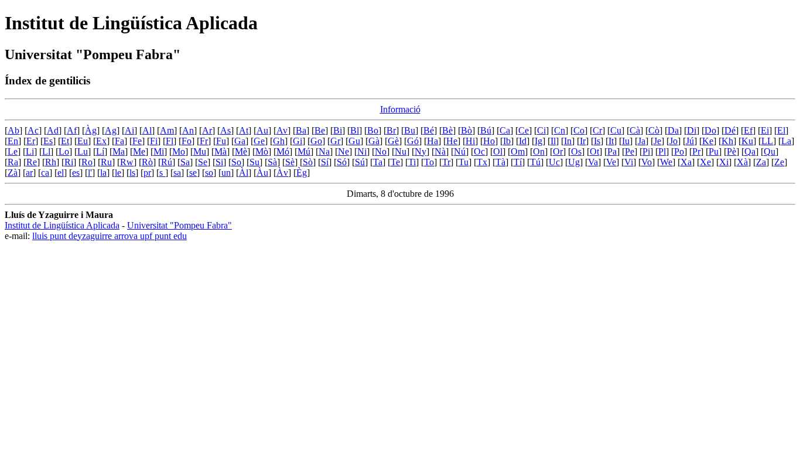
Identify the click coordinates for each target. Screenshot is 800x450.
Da (673, 130)
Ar (207, 130)
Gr (335, 141)
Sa (185, 162)
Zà (13, 173)
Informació (400, 109)
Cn (559, 130)
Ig (538, 141)
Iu (626, 141)
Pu (714, 151)
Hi (470, 141)
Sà (272, 162)
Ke (707, 141)
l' (90, 173)
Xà (742, 162)
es (76, 173)
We (666, 162)
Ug (574, 162)
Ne (343, 151)
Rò (147, 162)
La (786, 141)
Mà (220, 151)
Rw (127, 162)
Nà (440, 151)
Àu (262, 173)
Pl (662, 151)
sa (177, 173)
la (103, 173)
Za (761, 162)
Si (219, 162)
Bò (466, 130)
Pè (731, 151)
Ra (13, 162)
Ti (412, 162)
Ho (489, 141)
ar (29, 173)
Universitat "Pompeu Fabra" (179, 225)
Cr (597, 130)
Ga (239, 141)
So (236, 162)
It (611, 141)
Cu (615, 130)
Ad (53, 130)
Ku (747, 141)
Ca (505, 130)
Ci (541, 130)
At (243, 130)
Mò (261, 151)
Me (139, 151)
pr (147, 173)
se (193, 173)
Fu (221, 141)
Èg (301, 173)
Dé (730, 130)
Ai (129, 130)
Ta (377, 162)
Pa (612, 151)
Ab (13, 130)
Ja (641, 141)
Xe (705, 162)
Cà (635, 130)
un (226, 173)
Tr (446, 162)
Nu (400, 151)
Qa (749, 151)
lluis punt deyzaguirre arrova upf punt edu (109, 236)
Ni (362, 151)
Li (30, 151)
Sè (290, 162)
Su (254, 162)
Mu (199, 151)
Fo (187, 141)
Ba (301, 130)
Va (593, 162)
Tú (535, 162)
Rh (50, 162)
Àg (91, 130)
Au (262, 130)
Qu (769, 151)
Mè (241, 151)
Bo (372, 130)
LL (767, 141)
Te (395, 162)
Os (576, 151)
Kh (727, 141)
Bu (409, 130)
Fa (119, 141)
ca (45, 173)
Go (316, 141)
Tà (500, 162)
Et (65, 141)
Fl (169, 141)
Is (597, 141)
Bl (354, 130)
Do (710, 130)
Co (578, 130)
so (209, 173)
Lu (82, 151)
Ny (420, 151)
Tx (482, 162)
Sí (325, 162)
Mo (178, 151)
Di (691, 130)
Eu (82, 141)
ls (132, 173)
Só (342, 162)
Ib (507, 141)
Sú (360, 162)
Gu (354, 141)
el (60, 173)
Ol (497, 151)
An (188, 130)
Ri (68, 162)
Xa (686, 162)
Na (324, 151)
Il (553, 141)
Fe (137, 141)
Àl (243, 173)
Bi (337, 130)
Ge (259, 141)
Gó (413, 141)
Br (391, 130)
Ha (432, 141)
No (381, 151)
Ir (583, 141)
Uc (554, 162)
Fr (204, 141)
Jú (690, 141)
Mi (158, 151)
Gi (297, 141)
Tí (518, 162)
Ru (106, 162)
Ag (111, 130)
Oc (479, 151)
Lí (100, 151)
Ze (779, 162)
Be (319, 130)
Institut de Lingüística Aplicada (62, 225)
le (118, 173)
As (225, 130)
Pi (646, 151)
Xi (724, 162)
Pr (696, 151)
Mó (282, 151)
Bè (447, 130)
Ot (594, 151)
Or (558, 151)
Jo (673, 141)
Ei (765, 130)
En (13, 141)
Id (523, 141)
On (539, 151)
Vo (646, 162)
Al (147, 130)
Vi (628, 162)
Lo (64, 151)
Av (282, 130)
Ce (523, 130)
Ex (101, 141)
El (781, 130)
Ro (87, 162)
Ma (118, 151)
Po (679, 151)
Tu (464, 162)
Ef (748, 130)
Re (31, 162)
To (429, 162)
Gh (279, 141)
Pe (629, 151)
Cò (653, 130)
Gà (374, 141)
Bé (428, 130)
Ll (46, 151)
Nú (460, 151)
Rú (166, 162)
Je (657, 141)
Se (202, 162)
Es (48, 141)
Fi (154, 141)
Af (72, 130)
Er (30, 141)
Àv (282, 173)
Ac (33, 130)
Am (167, 130)
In (568, 141)
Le (13, 151)
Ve (611, 162)
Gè (393, 141)
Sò (308, 162)
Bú (485, 130)
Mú (304, 151)
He (451, 141)
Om (518, 151)
